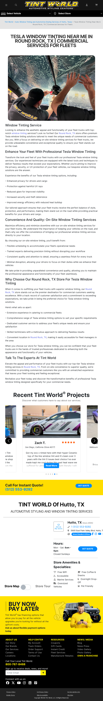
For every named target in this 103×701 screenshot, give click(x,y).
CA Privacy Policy (42, 692)
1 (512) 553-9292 (81, 526)
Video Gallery (84, 649)
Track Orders (34, 646)
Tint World (9, 22)
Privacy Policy (10, 692)
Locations (10, 655)
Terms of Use (35, 652)
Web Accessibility (42, 695)
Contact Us (34, 655)
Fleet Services (58, 652)
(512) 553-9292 (18, 489)
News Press (83, 646)
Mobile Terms (10, 695)
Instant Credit (58, 649)
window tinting (19, 133)
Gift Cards (56, 646)
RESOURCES (57, 639)
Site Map (70, 695)
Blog (79, 643)
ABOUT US (11, 639)
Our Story (10, 643)
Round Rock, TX (67, 133)
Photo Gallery (84, 652)
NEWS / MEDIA (85, 639)
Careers (9, 652)
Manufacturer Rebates (62, 655)
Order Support (35, 649)
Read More (51, 465)
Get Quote (83, 485)
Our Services (11, 649)
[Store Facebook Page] (93, 534)
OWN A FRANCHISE (87, 655)
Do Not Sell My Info (73, 692)
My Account (34, 643)
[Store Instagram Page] (96, 534)
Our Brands (11, 646)
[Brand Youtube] (99, 534)
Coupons (55, 643)
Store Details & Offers (81, 534)
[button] (6, 5)
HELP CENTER (35, 639)
